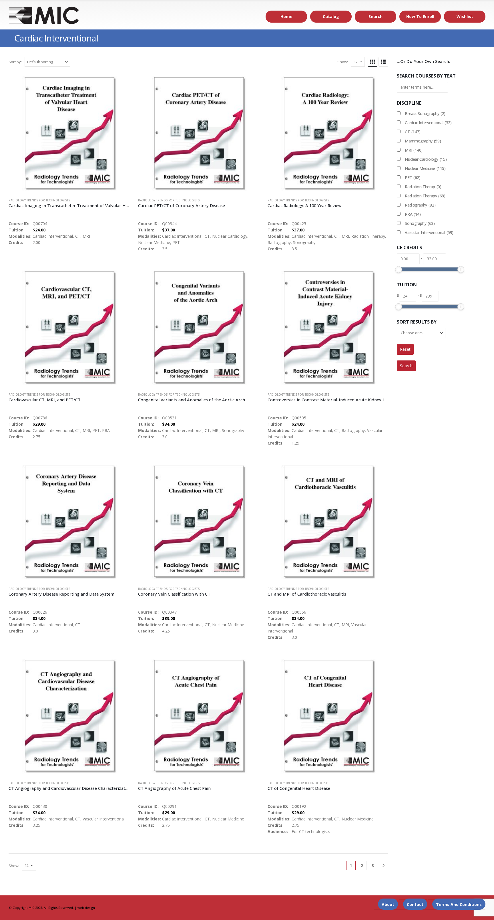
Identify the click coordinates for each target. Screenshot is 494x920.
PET (412, 177)
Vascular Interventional (429, 232)
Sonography (420, 223)
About (388, 904)
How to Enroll (420, 16)
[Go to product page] (68, 132)
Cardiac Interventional (428, 122)
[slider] (398, 269)
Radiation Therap (423, 186)
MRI (414, 150)
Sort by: (15, 61)
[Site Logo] (44, 15)
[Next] (383, 865)
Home (286, 16)
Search (375, 16)
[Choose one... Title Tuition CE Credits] (421, 333)
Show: (342, 61)
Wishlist (465, 16)
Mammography (423, 141)
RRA (413, 214)
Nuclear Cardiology (426, 159)
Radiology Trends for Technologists (39, 200)
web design (86, 907)
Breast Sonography (425, 113)
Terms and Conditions (459, 904)
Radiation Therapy (425, 196)
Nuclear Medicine (425, 168)
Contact (415, 904)
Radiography (420, 205)
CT (412, 131)
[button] (372, 62)
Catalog (331, 16)
